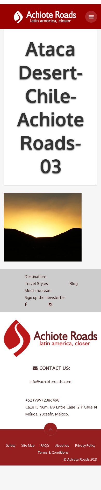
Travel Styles (36, 283)
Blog (74, 283)
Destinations (36, 276)
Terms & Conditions (53, 452)
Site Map (28, 445)
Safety (10, 445)
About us (62, 445)
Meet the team (38, 290)
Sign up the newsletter (45, 297)
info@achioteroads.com (50, 381)
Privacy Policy (85, 445)
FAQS (45, 445)
